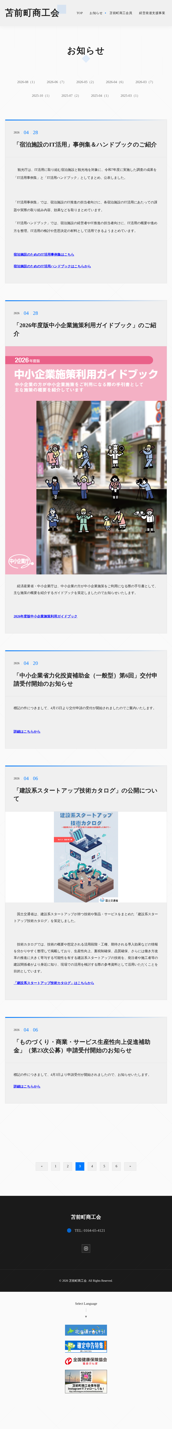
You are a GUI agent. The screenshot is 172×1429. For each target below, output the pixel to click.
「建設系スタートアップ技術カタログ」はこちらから (54, 983)
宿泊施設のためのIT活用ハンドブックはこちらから (52, 266)
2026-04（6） (115, 82)
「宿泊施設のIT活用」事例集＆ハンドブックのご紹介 (85, 144)
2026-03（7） (145, 82)
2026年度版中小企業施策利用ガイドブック (45, 616)
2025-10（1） (41, 95)
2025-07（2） (71, 95)
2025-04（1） (101, 95)
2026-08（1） (27, 82)
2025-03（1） (130, 95)
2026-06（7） (56, 82)
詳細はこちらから (27, 731)
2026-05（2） (86, 82)
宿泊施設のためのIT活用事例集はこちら (44, 254)
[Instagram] (86, 1248)
